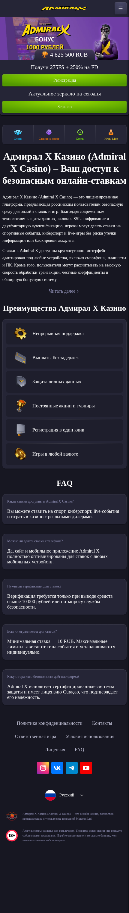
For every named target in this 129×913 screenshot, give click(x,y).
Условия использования (93, 780)
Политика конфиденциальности (48, 767)
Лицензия (55, 793)
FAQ (81, 793)
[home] (64, 8)
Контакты (107, 767)
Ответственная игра (31, 780)
